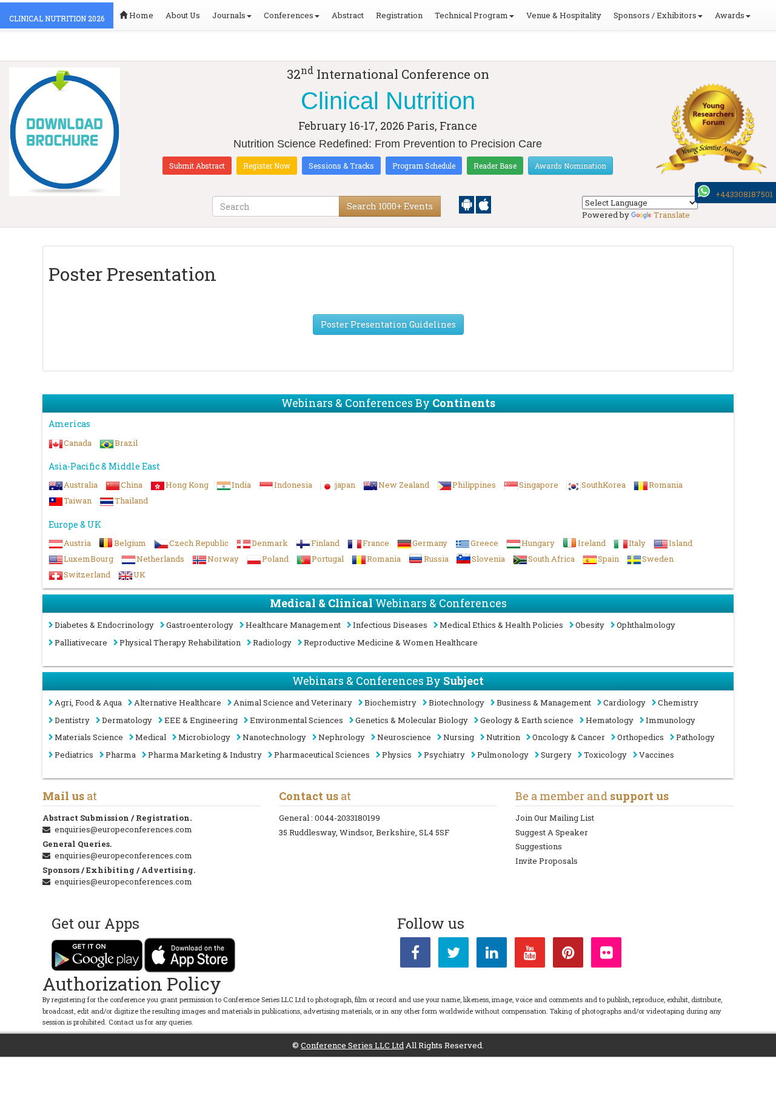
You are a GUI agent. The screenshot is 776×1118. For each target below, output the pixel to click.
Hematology (610, 720)
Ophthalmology (646, 624)
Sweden (658, 558)
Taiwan (78, 500)
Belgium (130, 542)
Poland (275, 558)
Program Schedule (423, 165)
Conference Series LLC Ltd (352, 1045)
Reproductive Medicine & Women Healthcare (391, 642)
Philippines (474, 484)
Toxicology (605, 754)
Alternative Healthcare (177, 702)
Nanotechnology (274, 737)
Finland (325, 542)
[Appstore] (483, 203)
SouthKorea (603, 484)
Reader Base (495, 165)
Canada (78, 442)
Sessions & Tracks (341, 165)
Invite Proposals (546, 860)
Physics (397, 754)
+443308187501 (744, 194)
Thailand (131, 500)
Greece (484, 542)
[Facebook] (415, 954)
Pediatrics (74, 754)
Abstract (348, 15)
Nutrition (503, 737)
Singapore (538, 484)
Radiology (272, 642)
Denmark (270, 542)
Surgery (556, 754)
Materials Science (89, 737)
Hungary (538, 542)
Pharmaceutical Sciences (322, 754)
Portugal (328, 558)
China (131, 484)
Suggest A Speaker (551, 832)
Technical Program (471, 15)
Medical (150, 737)
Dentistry (72, 720)
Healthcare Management (293, 624)
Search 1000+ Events (390, 206)
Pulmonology (503, 754)
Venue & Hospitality (563, 15)
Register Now (266, 165)
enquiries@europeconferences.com (123, 829)
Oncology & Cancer (568, 737)
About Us (183, 15)
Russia (436, 558)
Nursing (458, 737)
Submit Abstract (197, 165)
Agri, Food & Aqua (88, 702)
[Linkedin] (492, 954)
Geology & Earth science (527, 720)
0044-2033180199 (347, 817)
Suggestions (538, 846)
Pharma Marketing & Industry (205, 754)
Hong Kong (187, 484)
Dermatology (127, 720)
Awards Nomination (570, 165)
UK (139, 574)
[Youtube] (530, 954)
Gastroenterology (199, 624)
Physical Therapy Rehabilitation (180, 642)
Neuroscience (404, 737)
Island (680, 542)
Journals (229, 15)
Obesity (589, 624)
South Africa (551, 558)
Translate (672, 214)
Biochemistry (390, 702)
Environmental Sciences (296, 720)
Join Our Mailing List (554, 817)
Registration (399, 15)
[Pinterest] (568, 954)
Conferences (288, 15)
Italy (637, 542)
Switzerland (87, 574)
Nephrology (341, 737)
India (241, 484)
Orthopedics (640, 737)
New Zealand (403, 484)
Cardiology (624, 702)
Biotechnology (456, 702)
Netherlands (160, 558)
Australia (81, 484)
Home (140, 15)
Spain (608, 558)
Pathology (695, 737)
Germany (429, 542)
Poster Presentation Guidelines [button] (388, 324)
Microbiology (204, 737)
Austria (77, 542)
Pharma (120, 754)
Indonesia (293, 484)
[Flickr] (606, 954)
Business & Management (544, 702)
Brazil (126, 442)
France (376, 542)
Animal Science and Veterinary (292, 702)
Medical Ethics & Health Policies (501, 624)
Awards (729, 15)
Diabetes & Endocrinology (104, 624)
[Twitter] (453, 954)
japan (345, 484)
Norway (223, 558)
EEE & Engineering (201, 720)
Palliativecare (81, 642)
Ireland (592, 542)
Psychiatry (444, 754)
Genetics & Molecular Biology (411, 720)
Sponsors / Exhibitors (655, 15)
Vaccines (656, 754)
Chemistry (678, 702)
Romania (666, 484)
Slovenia (488, 558)
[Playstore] (467, 203)
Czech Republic (199, 542)
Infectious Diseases (390, 624)
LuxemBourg (88, 558)
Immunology (670, 720)
